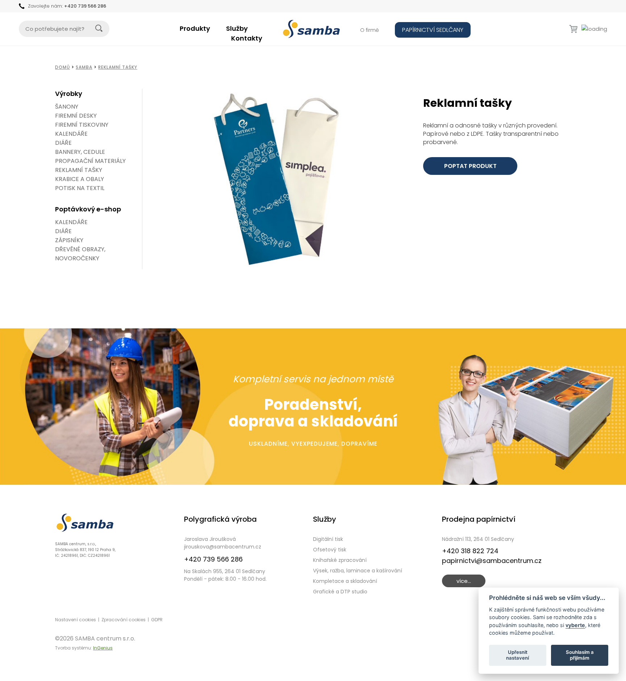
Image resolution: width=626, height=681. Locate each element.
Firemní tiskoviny (81, 125)
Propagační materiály (90, 161)
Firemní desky (76, 116)
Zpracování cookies (123, 620)
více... (463, 581)
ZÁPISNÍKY (69, 240)
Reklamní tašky (117, 67)
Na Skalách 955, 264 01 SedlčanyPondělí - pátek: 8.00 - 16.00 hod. (225, 575)
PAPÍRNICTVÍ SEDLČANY (432, 30)
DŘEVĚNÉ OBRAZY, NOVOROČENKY (80, 253)
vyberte (575, 625)
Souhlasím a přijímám (580, 655)
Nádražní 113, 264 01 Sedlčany (478, 539)
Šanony (66, 106)
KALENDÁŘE (71, 222)
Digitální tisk (328, 539)
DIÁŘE (63, 231)
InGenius (103, 648)
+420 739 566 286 (85, 6)
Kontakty (246, 38)
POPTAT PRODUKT (470, 166)
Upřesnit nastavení (517, 655)
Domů (62, 67)
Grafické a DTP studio (340, 591)
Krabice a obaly (79, 179)
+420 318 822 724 (470, 550)
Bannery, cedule (80, 152)
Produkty (195, 28)
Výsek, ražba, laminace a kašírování (357, 570)
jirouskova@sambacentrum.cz (222, 546)
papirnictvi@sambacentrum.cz (492, 560)
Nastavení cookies (75, 620)
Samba (84, 67)
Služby (237, 28)
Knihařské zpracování (340, 560)
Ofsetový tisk (329, 549)
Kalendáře (71, 134)
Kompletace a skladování (345, 581)
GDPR (157, 620)
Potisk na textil (79, 188)
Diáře (63, 143)
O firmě (369, 30)
